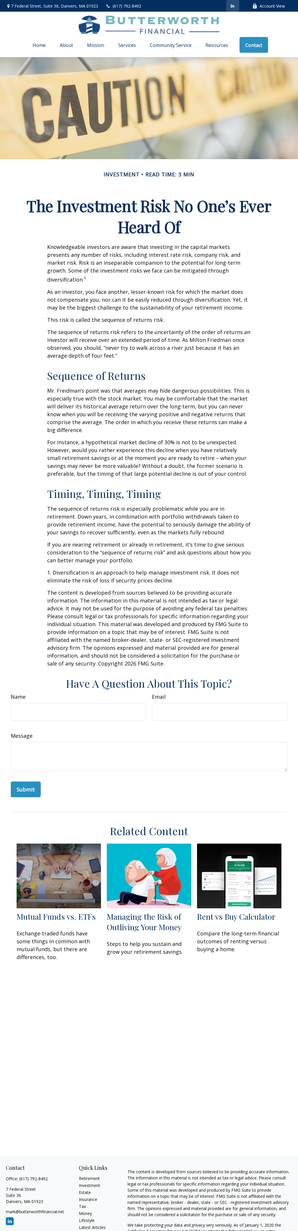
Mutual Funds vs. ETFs (56, 916)
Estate (85, 1192)
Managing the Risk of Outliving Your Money (144, 921)
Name (18, 696)
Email (159, 696)
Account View (272, 6)
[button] (39, 45)
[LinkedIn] (232, 6)
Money (85, 1213)
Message (22, 735)
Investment (89, 1185)
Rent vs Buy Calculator (236, 916)
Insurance (88, 1199)
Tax (82, 1206)
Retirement (89, 1178)
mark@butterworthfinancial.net (35, 1211)
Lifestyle (87, 1220)
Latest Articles (92, 1227)
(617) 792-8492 (127, 6)
